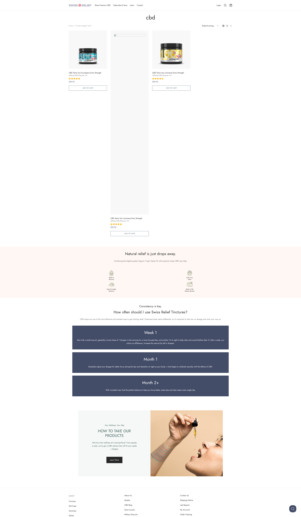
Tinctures (72, 501)
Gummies (72, 510)
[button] (75, 78)
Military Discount (131, 514)
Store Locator (129, 509)
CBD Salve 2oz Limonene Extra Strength (126, 218)
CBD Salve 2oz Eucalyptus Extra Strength (85, 72)
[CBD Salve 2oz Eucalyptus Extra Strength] (87, 49)
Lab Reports (184, 505)
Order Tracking (186, 514)
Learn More (114, 460)
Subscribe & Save (120, 5)
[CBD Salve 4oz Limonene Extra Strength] (171, 49)
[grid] (223, 26)
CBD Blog (128, 505)
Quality (127, 500)
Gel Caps (72, 506)
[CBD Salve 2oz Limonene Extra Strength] (129, 122)
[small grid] (227, 26)
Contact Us (184, 495)
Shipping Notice (186, 500)
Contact (140, 5)
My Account (185, 509)
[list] (231, 26)
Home (71, 26)
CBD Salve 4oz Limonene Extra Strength (168, 72)
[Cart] (230, 5)
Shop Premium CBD (103, 5)
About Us (128, 495)
